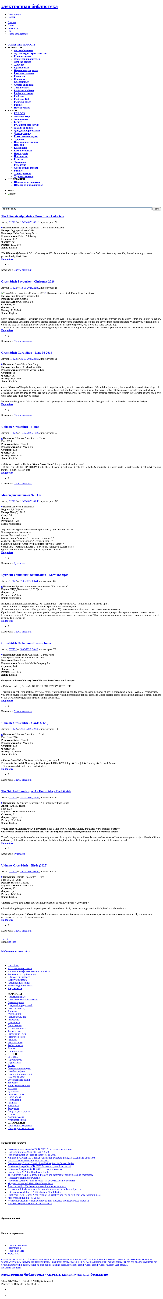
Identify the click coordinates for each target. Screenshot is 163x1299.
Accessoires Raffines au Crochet (24, 1177)
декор (120, 1259)
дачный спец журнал (105, 1259)
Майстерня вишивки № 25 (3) (24, 1197)
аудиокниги (20, 1259)
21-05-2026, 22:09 (29, 729)
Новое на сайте (16, 1250)
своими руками (69, 1264)
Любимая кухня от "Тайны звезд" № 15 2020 (32, 1154)
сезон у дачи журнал (103, 1264)
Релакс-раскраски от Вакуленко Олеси (28, 1160)
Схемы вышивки (23, 270)
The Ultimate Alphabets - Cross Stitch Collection (32, 216)
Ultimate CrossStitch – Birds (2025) (24, 865)
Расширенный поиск (19, 982)
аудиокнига (7, 1259)
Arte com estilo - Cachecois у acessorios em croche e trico (37, 1186)
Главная (12, 22)
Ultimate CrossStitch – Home (20, 426)
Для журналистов (17, 979)
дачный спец (86, 1259)
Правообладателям (18, 33)
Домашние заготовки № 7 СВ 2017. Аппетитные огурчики (40, 1149)
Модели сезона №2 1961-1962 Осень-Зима (30, 1183)
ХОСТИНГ (14, 1253)
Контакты (13, 28)
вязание (74, 1259)
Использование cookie (20, 968)
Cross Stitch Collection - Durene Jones (26, 643)
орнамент (121, 1262)
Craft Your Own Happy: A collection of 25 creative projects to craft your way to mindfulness (54, 1195)
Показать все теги (11, 1267)
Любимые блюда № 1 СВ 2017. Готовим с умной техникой (39, 1166)
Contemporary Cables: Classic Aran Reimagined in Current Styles (41, 1163)
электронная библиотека (29, 6)
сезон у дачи (84, 1264)
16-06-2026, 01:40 (29, 501)
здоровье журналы (11, 1262)
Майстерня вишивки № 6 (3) (21, 495)
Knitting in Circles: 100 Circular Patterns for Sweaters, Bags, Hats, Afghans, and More (51, 1157)
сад (128, 1262)
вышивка (64, 1259)
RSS (10, 31)
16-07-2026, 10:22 (29, 433)
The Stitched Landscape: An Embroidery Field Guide (36, 791)
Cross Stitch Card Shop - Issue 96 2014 (26, 352)
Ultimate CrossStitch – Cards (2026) (24, 723)
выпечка (54, 1259)
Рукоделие (19, 563)
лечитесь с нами (87, 1262)
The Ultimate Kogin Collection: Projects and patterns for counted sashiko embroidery (50, 1174)
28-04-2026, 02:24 (29, 871)
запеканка (147, 1259)
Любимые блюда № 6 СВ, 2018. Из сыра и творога (35, 1169)
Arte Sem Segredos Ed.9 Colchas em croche (30, 1203)
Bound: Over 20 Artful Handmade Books (28, 1172)
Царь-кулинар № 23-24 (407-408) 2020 (28, 1152)
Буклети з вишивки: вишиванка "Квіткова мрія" (35, 574)
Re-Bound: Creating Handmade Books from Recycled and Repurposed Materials (48, 1200)
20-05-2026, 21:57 (29, 797)
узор (117, 1264)
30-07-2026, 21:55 (29, 358)
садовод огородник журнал (45, 1264)
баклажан (33, 1259)
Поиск (11, 25)
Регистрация (14, 14)
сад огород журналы (142, 1262)
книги (34, 1262)
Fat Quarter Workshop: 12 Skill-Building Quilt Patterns (35, 1192)
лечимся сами (70, 1262)
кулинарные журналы (50, 1262)
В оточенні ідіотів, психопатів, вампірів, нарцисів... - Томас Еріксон (45, 1189)
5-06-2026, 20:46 (29, 649)
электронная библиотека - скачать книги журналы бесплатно (54, 1274)
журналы (136, 1259)
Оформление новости (19, 977)
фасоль (124, 1264)
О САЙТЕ (13, 965)
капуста (26, 1262)
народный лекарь (105, 1262)
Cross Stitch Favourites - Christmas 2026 (28, 281)
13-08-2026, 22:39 (29, 287)
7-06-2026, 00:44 (29, 581)
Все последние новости (20, 985)
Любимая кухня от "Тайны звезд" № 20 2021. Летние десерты (41, 1180)
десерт (127, 1259)
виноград (44, 1259)
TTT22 (13, 222)
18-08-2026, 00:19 (29, 222)
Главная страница (17, 1245)
